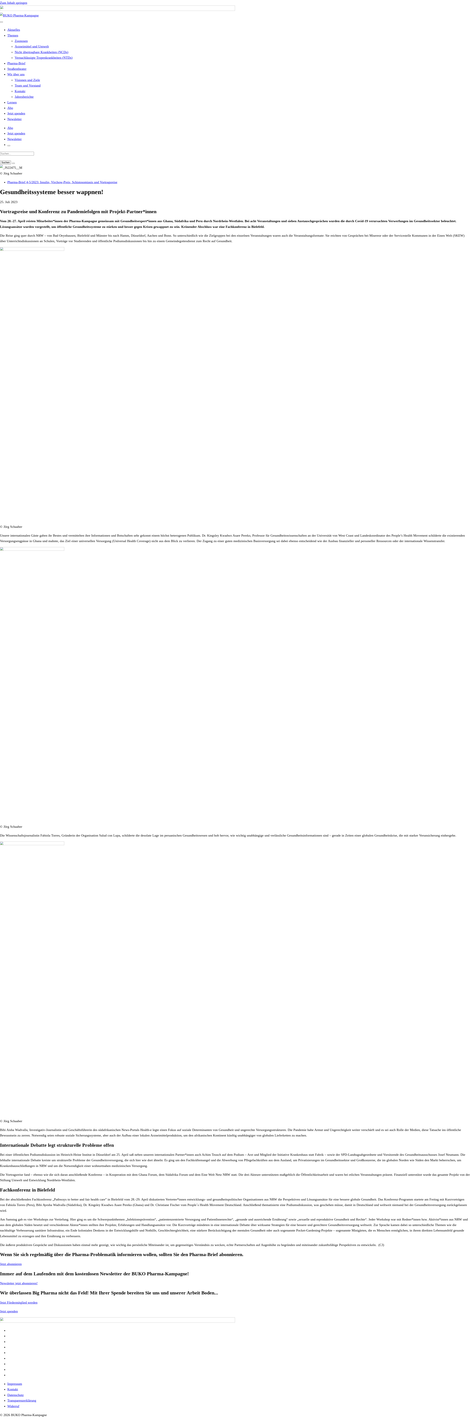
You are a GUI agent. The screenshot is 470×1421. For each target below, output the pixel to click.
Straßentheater (16, 69)
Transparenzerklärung (21, 1400)
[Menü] (1, 22)
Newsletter (14, 119)
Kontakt (20, 91)
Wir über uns (16, 74)
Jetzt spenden (16, 113)
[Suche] (8, 145)
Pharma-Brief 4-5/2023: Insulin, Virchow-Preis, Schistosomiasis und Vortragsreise (62, 182)
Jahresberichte (24, 97)
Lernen (12, 102)
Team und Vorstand (28, 85)
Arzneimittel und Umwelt (32, 46)
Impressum (14, 1384)
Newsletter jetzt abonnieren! (19, 1283)
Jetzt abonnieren (11, 1264)
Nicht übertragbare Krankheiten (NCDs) (41, 52)
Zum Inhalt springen (13, 3)
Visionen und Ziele (27, 80)
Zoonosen (21, 41)
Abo (10, 108)
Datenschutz (15, 1395)
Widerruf (13, 1406)
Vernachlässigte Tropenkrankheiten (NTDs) (44, 57)
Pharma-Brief (16, 63)
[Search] (13, 163)
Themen (12, 35)
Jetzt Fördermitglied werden (18, 1302)
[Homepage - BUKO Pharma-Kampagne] (19, 15)
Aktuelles (13, 30)
